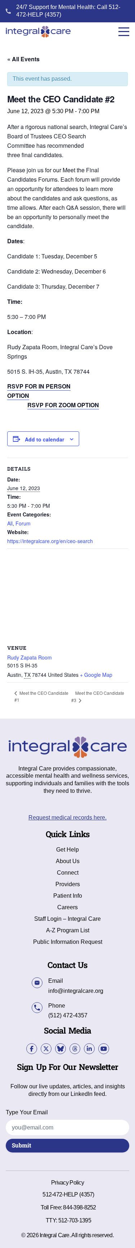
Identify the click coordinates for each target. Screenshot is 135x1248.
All (10, 523)
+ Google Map (96, 674)
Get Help (67, 850)
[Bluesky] (60, 1048)
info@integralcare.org (75, 991)
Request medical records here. (67, 817)
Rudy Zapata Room (29, 657)
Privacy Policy (67, 1183)
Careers (67, 907)
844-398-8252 (79, 1207)
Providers (67, 884)
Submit (21, 1145)
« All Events (23, 59)
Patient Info (67, 896)
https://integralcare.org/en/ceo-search (50, 541)
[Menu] (123, 31)
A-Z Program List (67, 930)
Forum (23, 523)
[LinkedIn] (89, 1048)
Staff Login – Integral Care (67, 919)
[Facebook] (31, 1048)
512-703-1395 (74, 1220)
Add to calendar (44, 439)
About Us (68, 861)
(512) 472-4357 (67, 1015)
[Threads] (74, 1048)
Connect (67, 873)
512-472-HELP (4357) (68, 1194)
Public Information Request (67, 942)
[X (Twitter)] (46, 1048)
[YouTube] (103, 1048)
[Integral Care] (38, 31)
